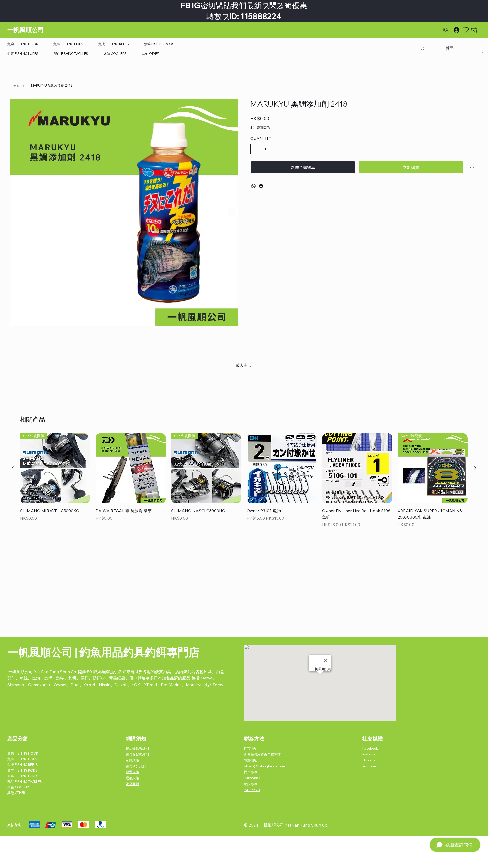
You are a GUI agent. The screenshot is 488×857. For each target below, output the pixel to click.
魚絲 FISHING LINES (22, 759)
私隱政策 (132, 760)
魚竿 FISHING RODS (22, 770)
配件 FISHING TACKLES (24, 782)
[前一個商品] (13, 468)
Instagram (370, 754)
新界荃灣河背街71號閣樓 (262, 754)
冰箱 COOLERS (18, 787)
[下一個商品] (475, 468)
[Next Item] (231, 212)
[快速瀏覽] (131, 468)
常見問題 (132, 784)
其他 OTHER (16, 793)
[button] (474, 30)
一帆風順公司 (25, 29)
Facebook (370, 748)
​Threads (368, 760)
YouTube (369, 766)
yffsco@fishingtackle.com (264, 766)
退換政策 (132, 778)
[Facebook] (261, 186)
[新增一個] (276, 149)
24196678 (252, 790)
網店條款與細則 (137, 748)
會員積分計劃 (136, 766)
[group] (244, 481)
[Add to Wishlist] (472, 166)
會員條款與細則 (137, 754)
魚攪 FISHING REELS (22, 765)
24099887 (252, 778)
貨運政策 (132, 772)
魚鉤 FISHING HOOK (22, 753)
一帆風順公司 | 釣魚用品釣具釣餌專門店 (103, 652)
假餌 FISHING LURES (22, 776)
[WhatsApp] (253, 186)
